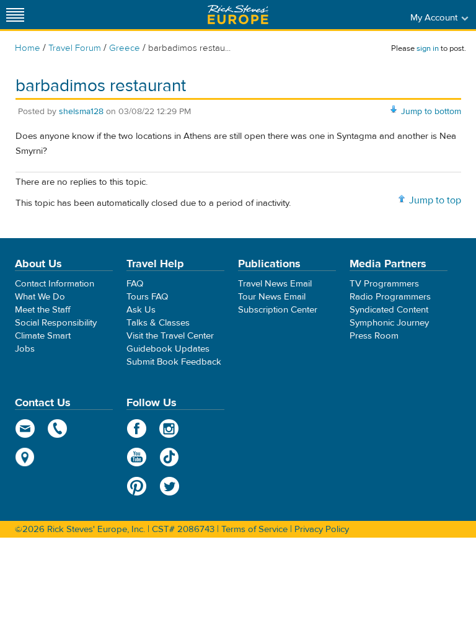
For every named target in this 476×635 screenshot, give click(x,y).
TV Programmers (384, 284)
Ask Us (141, 310)
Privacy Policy (321, 529)
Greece (124, 48)
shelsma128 (81, 111)
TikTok (169, 457)
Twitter (169, 486)
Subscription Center (277, 310)
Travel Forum (74, 48)
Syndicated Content (389, 310)
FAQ (134, 284)
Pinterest (136, 486)
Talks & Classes (158, 323)
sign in (427, 48)
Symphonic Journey (389, 323)
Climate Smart (43, 336)
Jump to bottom (431, 111)
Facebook (136, 428)
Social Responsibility (56, 323)
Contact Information (54, 284)
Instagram (169, 428)
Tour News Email (272, 297)
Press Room (374, 336)
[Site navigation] (15, 14)
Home (27, 48)
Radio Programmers (390, 297)
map (25, 457)
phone (58, 428)
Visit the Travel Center (170, 336)
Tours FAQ (147, 297)
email (25, 428)
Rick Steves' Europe (238, 14)
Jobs (25, 349)
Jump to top (435, 200)
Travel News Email (275, 284)
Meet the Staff (43, 310)
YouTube (136, 457)
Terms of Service (254, 529)
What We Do (40, 297)
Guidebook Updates (167, 349)
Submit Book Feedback (173, 362)
